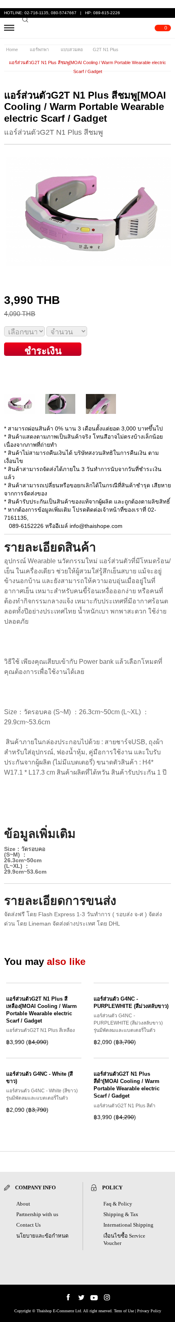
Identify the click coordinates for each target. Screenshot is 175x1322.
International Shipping (128, 1225)
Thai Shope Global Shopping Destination (88, 28)
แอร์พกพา (39, 49)
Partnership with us (37, 1214)
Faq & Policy (117, 1204)
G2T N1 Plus (105, 49)
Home (12, 49)
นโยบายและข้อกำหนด (42, 1236)
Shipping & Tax (120, 1214)
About (23, 1204)
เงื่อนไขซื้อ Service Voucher (124, 1239)
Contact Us (28, 1225)
